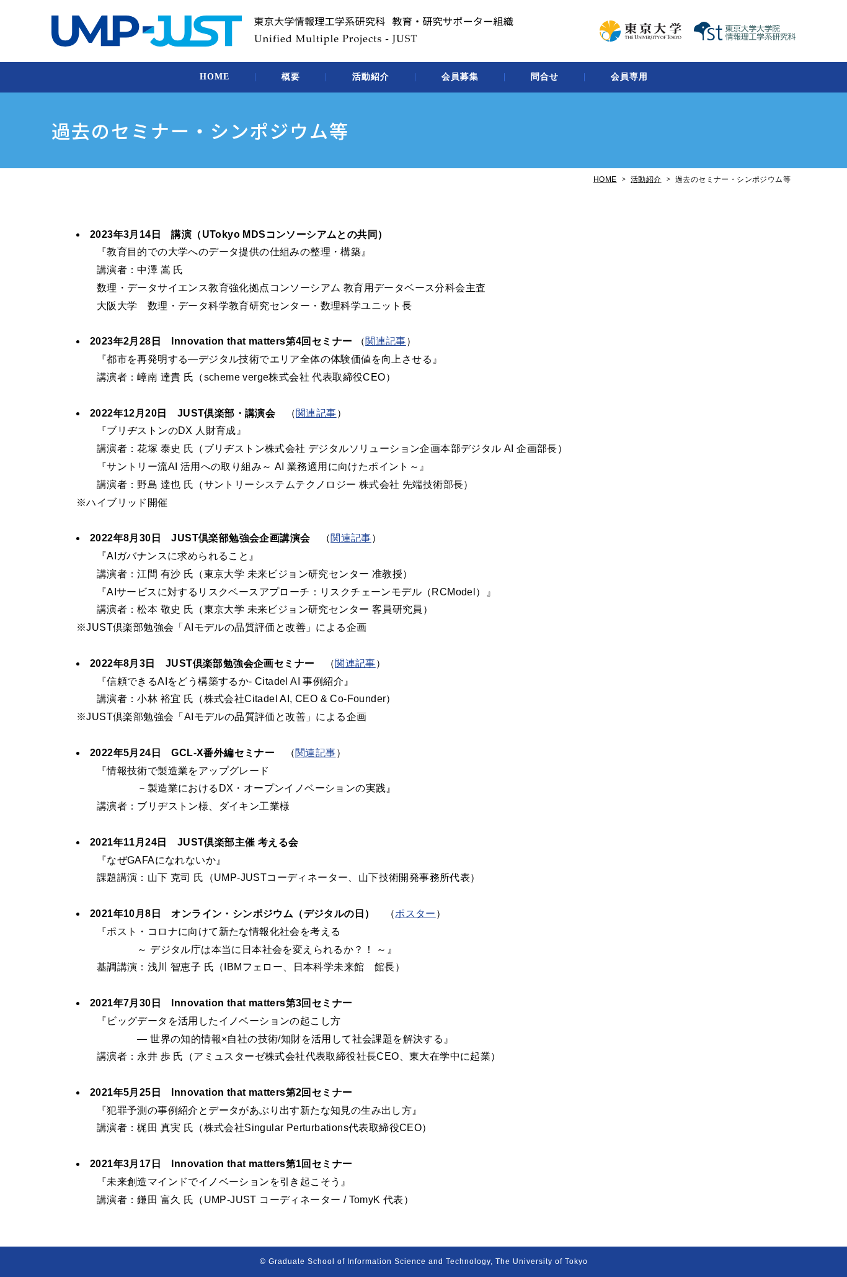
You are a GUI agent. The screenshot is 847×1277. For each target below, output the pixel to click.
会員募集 (460, 76)
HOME (214, 76)
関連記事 (385, 341)
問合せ (545, 76)
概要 (291, 76)
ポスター (415, 913)
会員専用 (629, 76)
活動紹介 (370, 76)
